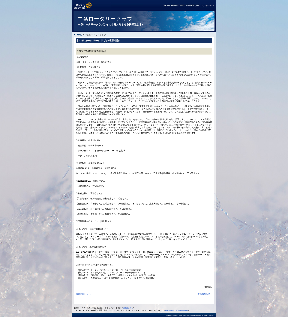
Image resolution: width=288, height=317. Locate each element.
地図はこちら (128, 308)
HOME (79, 35)
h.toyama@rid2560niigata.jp (176, 310)
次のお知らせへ (205, 294)
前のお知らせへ (83, 294)
